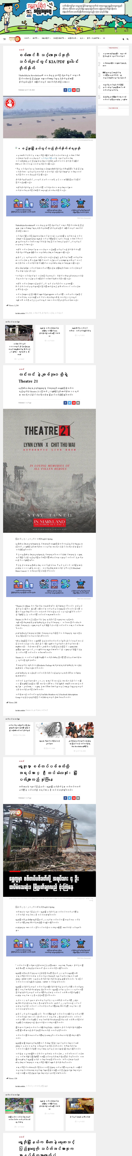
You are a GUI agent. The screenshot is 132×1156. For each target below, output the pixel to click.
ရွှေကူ (46, 1086)
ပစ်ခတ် (36, 1086)
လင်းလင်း (44, 710)
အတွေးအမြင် (45, 38)
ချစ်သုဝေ (37, 710)
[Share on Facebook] (65, 90)
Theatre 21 (29, 710)
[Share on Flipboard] (74, 90)
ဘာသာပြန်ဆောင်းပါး (58, 38)
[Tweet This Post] (69, 90)
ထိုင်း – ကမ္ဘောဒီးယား (93, 38)
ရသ (81, 38)
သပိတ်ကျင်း (59, 313)
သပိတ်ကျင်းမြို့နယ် (48, 158)
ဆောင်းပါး (35, 38)
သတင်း (26, 38)
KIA (27, 313)
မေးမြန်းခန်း (72, 38)
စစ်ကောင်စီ (37, 313)
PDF (30, 313)
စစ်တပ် (29, 1086)
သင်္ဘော (51, 313)
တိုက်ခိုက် (45, 313)
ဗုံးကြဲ (42, 1086)
